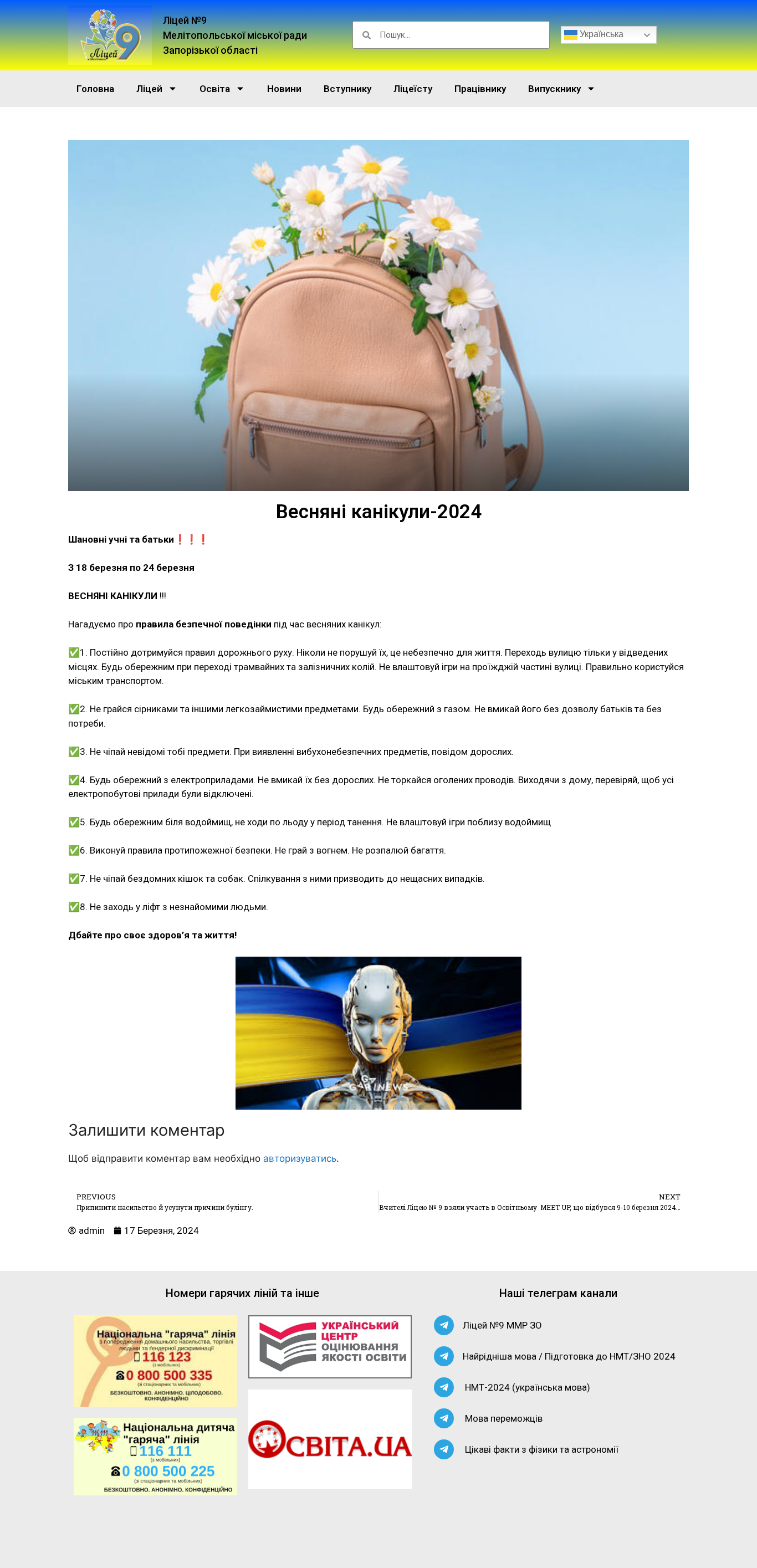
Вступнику (347, 88)
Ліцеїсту (412, 88)
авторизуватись (299, 1158)
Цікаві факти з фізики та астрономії (541, 1449)
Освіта (215, 88)
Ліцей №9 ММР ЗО (502, 1325)
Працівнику (480, 88)
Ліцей (149, 88)
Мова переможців (504, 1418)
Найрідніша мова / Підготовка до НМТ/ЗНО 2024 (569, 1356)
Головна (95, 88)
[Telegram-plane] (444, 1325)
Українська (600, 34)
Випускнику (554, 88)
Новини (284, 88)
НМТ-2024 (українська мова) (527, 1387)
